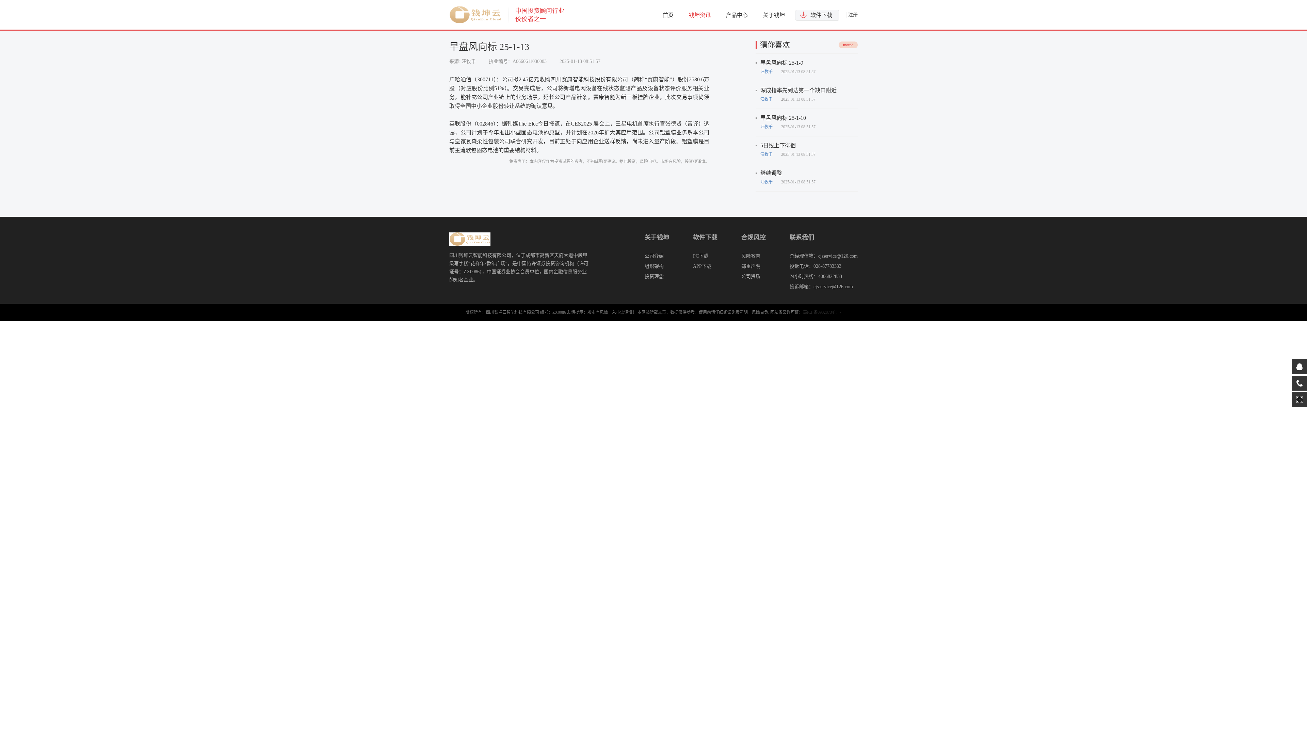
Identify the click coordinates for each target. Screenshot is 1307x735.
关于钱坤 (774, 15)
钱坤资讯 (700, 15)
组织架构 (654, 266)
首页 (668, 15)
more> (848, 45)
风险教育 (750, 256)
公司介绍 (654, 256)
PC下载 (700, 256)
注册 (853, 14)
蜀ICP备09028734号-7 (822, 312)
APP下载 (702, 266)
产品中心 (737, 15)
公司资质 (750, 276)
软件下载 (821, 15)
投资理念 (654, 276)
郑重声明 (750, 266)
